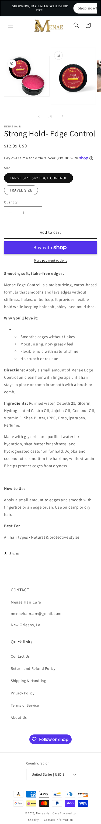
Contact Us (20, 656)
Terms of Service (25, 705)
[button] (11, 25)
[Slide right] (62, 116)
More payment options (50, 260)
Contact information (58, 820)
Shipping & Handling (28, 680)
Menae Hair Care (47, 813)
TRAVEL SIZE (21, 190)
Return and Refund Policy (33, 668)
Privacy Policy (22, 693)
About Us (19, 717)
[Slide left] (39, 116)
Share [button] (14, 553)
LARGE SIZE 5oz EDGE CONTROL (38, 178)
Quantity (11, 202)
